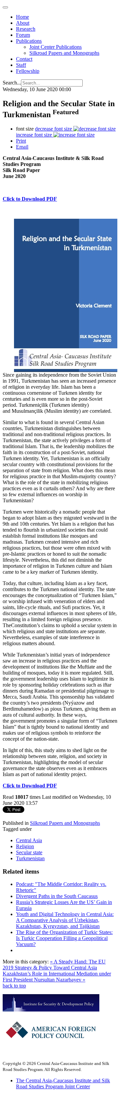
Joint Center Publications (55, 47)
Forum (23, 35)
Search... (12, 82)
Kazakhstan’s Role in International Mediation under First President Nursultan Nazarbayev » (57, 976)
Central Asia (29, 840)
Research (25, 29)
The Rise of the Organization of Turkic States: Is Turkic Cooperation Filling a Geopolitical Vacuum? (64, 938)
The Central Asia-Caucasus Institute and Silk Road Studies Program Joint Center (63, 1083)
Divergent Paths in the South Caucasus (57, 896)
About (22, 23)
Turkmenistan (30, 858)
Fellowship (27, 71)
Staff (21, 65)
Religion (25, 846)
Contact (24, 59)
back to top (14, 985)
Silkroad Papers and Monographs (64, 53)
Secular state (29, 852)
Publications (29, 41)
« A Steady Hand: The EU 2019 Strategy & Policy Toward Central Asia (54, 964)
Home (22, 17)
